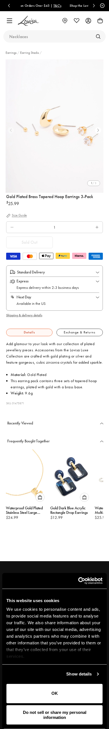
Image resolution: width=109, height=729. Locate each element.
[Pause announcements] (101, 5)
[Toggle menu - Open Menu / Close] (9, 21)
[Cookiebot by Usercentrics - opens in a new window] (78, 580)
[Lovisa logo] (28, 21)
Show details (79, 674)
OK (54, 693)
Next (98, 130)
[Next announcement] (93, 5)
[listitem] (54, 126)
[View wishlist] (76, 20)
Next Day (23, 297)
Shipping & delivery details (24, 315)
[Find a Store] (64, 20)
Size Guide (19, 215)
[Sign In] (88, 20)
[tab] (29, 332)
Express (22, 281)
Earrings (11, 52)
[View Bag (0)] (100, 20)
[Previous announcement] (8, 5)
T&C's (47, 5)
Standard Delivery (31, 272)
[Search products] (98, 36)
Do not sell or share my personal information (54, 714)
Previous (11, 130)
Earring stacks (29, 52)
